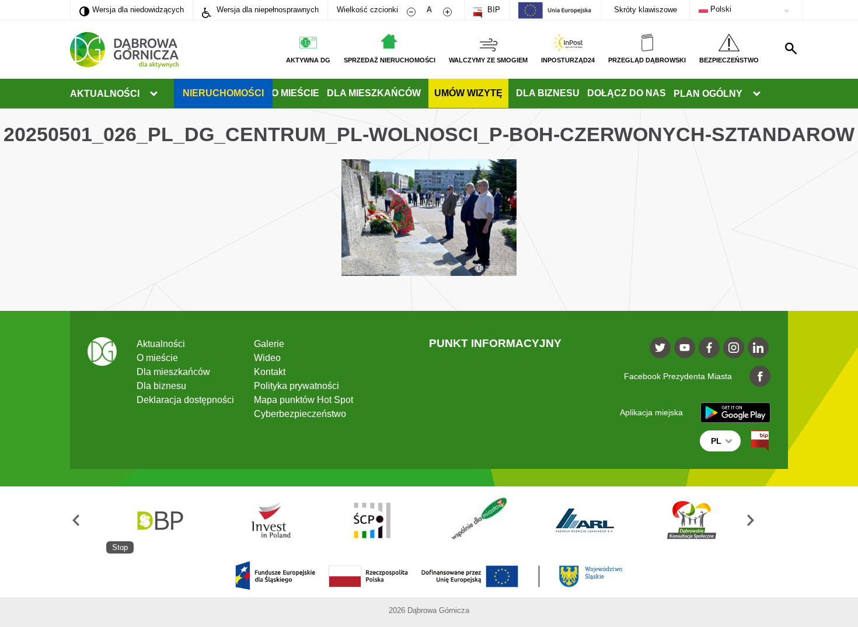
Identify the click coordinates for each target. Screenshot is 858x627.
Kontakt (269, 372)
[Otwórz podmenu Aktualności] (153, 94)
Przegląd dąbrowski (647, 60)
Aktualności (104, 94)
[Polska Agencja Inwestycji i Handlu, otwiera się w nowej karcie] (265, 520)
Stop (120, 547)
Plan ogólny (708, 94)
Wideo (267, 358)
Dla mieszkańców (374, 93)
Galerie (269, 344)
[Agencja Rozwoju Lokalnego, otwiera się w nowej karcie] (585, 520)
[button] (88, 520)
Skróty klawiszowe (645, 9)
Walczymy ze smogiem (488, 60)
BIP (492, 9)
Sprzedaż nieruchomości (389, 60)
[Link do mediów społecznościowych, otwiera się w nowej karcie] (660, 347)
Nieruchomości (223, 93)
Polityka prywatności (296, 386)
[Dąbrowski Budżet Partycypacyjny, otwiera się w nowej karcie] (159, 520)
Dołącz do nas (626, 93)
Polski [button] (719, 9)
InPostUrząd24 (568, 60)
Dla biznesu (548, 93)
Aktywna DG (308, 60)
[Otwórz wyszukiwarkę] (790, 48)
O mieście (295, 93)
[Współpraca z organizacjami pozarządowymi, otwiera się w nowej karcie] (478, 520)
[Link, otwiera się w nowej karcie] (759, 440)
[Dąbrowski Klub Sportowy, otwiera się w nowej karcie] (692, 520)
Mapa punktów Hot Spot (303, 400)
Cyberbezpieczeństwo (300, 414)
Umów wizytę (468, 93)
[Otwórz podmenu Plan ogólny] (756, 94)
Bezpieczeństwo (729, 60)
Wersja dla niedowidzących (131, 9)
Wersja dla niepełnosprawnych (266, 9)
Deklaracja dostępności (185, 400)
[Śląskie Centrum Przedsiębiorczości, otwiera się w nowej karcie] (372, 520)
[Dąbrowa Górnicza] (124, 50)
